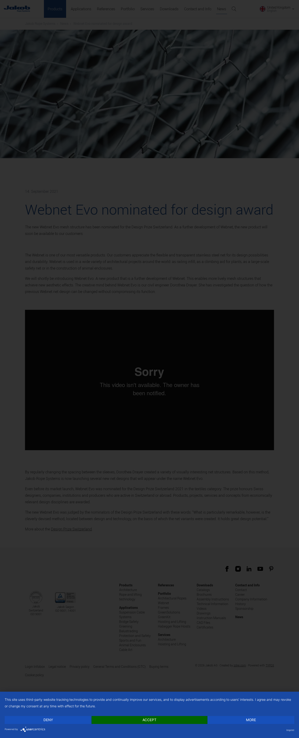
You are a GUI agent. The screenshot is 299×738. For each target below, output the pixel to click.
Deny (48, 720)
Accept (149, 720)
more (251, 720)
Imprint (290, 730)
